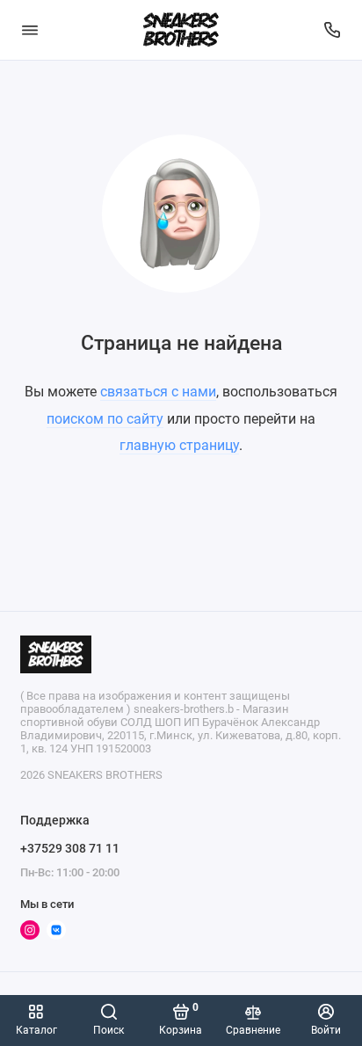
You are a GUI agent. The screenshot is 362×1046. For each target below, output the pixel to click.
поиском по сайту (105, 418)
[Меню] (30, 30)
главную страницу (179, 445)
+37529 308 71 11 (69, 848)
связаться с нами (158, 391)
